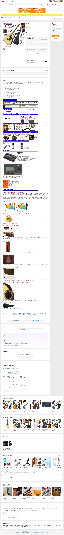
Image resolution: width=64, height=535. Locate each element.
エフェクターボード (25, 510)
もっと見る (58, 455)
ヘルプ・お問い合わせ (41, 532)
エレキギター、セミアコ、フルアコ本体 (17, 508)
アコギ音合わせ (9, 517)
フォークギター (15, 517)
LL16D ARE (26, 17)
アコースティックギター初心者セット (33, 314)
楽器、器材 (22, 314)
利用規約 (28, 532)
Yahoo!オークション (35, 531)
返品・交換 (13, 368)
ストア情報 (17, 368)
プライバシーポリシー (18, 532)
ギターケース (47, 508)
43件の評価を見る (9, 373)
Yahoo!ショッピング (24, 531)
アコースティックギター (10, 17)
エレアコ (22, 17)
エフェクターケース (6, 510)
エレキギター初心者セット (54, 508)
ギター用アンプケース (33, 510)
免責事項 (35, 532)
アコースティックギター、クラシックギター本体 (37, 508)
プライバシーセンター (24, 532)
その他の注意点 (16, 345)
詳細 (45, 49)
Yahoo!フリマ (41, 531)
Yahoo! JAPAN (30, 531)
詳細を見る (46, 55)
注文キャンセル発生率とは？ (17, 373)
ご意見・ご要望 (46, 532)
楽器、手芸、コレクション (16, 314)
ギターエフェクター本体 (7, 508)
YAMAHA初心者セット (17, 17)
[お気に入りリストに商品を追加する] (60, 38)
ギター (26, 314)
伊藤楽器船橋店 (3, 17)
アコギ (4, 517)
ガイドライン (31, 532)
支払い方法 (4, 368)
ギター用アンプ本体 (27, 508)
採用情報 (37, 532)
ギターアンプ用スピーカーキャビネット (16, 510)
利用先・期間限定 (59, 28)
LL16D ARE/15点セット (32, 17)
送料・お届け (8, 368)
